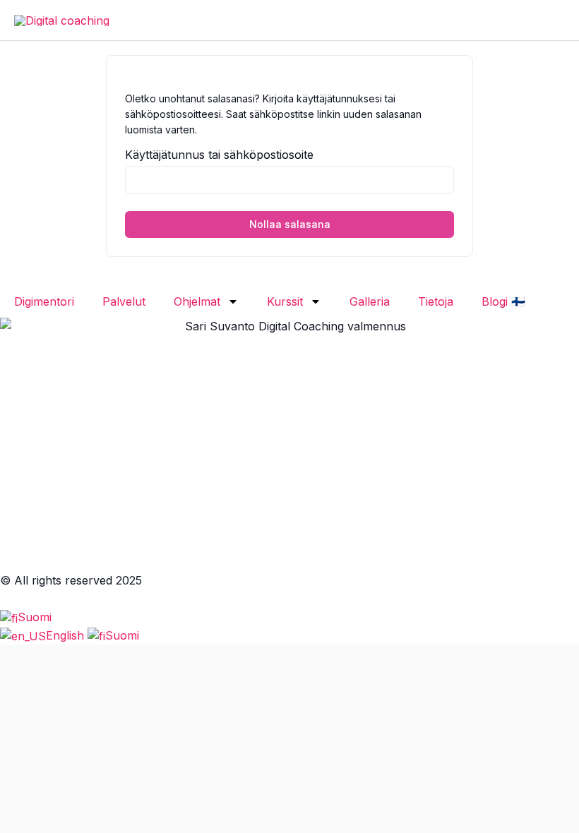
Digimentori (44, 301)
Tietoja (435, 301)
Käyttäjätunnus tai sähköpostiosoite (219, 155)
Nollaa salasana (289, 224)
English (67, 635)
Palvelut (123, 301)
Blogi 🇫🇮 (503, 301)
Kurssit (285, 301)
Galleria (370, 301)
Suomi (35, 617)
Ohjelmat (197, 301)
